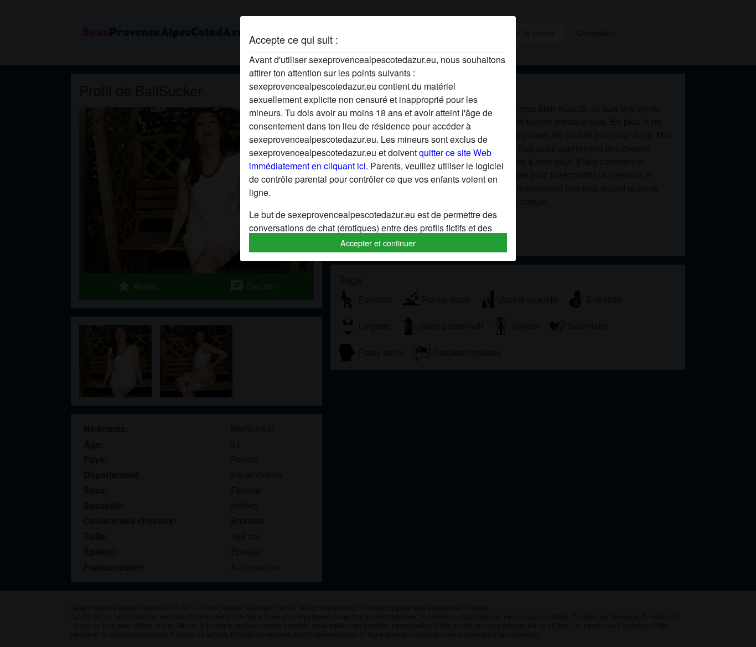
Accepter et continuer (378, 243)
